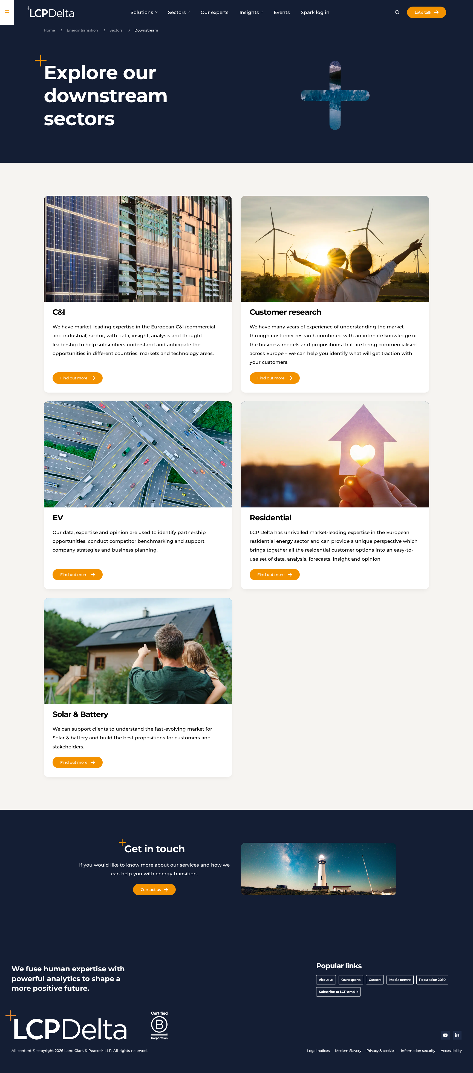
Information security (418, 1050)
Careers (375, 980)
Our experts (215, 12)
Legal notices (318, 1050)
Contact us (151, 889)
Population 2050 (432, 980)
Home (49, 30)
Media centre (400, 980)
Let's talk (423, 12)
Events (282, 12)
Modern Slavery (348, 1050)
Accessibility (451, 1050)
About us (326, 980)
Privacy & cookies (381, 1050)
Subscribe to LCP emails (338, 992)
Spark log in (315, 12)
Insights (249, 12)
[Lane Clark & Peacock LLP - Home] (50, 12)
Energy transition (82, 30)
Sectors (177, 12)
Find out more (74, 378)
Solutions (142, 12)
